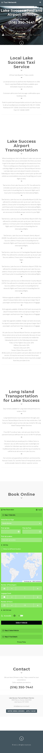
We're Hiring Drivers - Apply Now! (21, 711)
